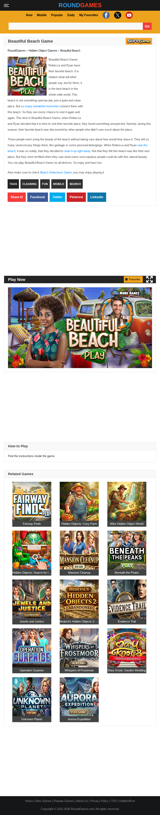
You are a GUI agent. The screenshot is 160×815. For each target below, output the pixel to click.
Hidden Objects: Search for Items (31, 572)
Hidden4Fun (127, 801)
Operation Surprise (32, 670)
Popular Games (64, 801)
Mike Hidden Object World (126, 523)
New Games (43, 801)
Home (29, 801)
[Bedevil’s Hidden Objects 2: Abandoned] (79, 596)
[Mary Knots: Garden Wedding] (126, 645)
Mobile (42, 15)
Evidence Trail (127, 621)
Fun (45, 184)
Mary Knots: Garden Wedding (127, 670)
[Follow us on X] (117, 15)
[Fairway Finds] (31, 499)
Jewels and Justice (32, 621)
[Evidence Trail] (126, 596)
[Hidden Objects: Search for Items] (31, 547)
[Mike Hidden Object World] (126, 499)
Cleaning (29, 184)
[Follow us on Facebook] (105, 15)
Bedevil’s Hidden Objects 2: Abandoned (79, 621)
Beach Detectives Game (56, 172)
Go (147, 26)
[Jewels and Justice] (31, 596)
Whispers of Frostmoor (79, 670)
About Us (82, 801)
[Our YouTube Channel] (128, 15)
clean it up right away (77, 151)
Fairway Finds (32, 523)
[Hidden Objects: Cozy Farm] (79, 499)
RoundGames (17, 50)
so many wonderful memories (40, 106)
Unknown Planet (31, 719)
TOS (114, 801)
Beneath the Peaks (127, 572)
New (29, 15)
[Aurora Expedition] (79, 694)
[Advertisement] (119, 85)
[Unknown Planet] (31, 694)
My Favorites (88, 15)
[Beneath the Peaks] (126, 547)
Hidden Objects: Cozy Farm (79, 523)
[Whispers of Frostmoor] (79, 645)
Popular (57, 15)
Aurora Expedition (79, 719)
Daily (71, 15)
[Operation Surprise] (31, 645)
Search (75, 184)
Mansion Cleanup (79, 572)
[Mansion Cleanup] (79, 547)
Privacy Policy (99, 801)
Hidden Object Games (43, 50)
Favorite (134, 279)
